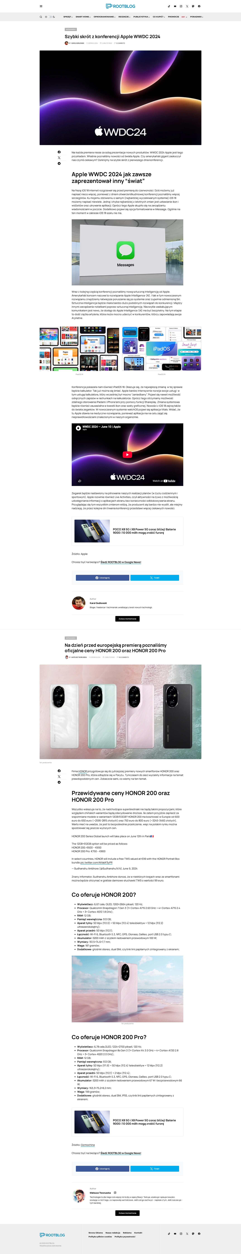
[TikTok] (169, 6)
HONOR (82, 771)
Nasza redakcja (113, 1233)
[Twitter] (187, 6)
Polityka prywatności (125, 1237)
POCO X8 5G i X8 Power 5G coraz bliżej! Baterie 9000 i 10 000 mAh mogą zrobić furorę (144, 531)
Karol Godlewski (98, 603)
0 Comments (120, 43)
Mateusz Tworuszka (100, 1192)
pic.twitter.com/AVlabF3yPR (96, 862)
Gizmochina (88, 1144)
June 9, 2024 (130, 868)
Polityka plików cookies (100, 1237)
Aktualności (70, 29)
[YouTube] (175, 6)
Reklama (127, 1233)
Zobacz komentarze (127, 618)
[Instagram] (181, 6)
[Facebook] (199, 6)
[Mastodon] (193, 6)
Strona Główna (96, 1233)
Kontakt (138, 1233)
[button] (41, 6)
